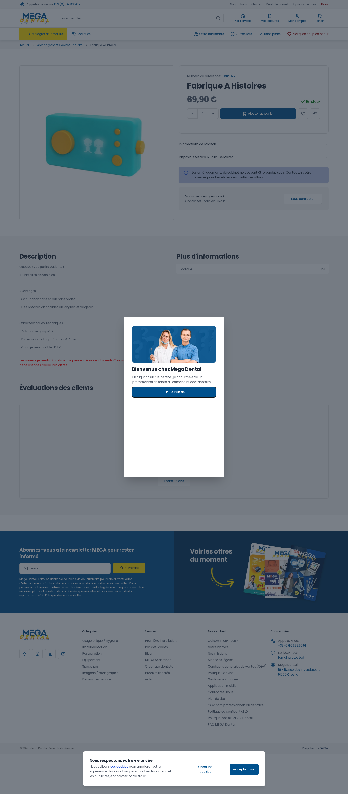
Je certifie (177, 392)
